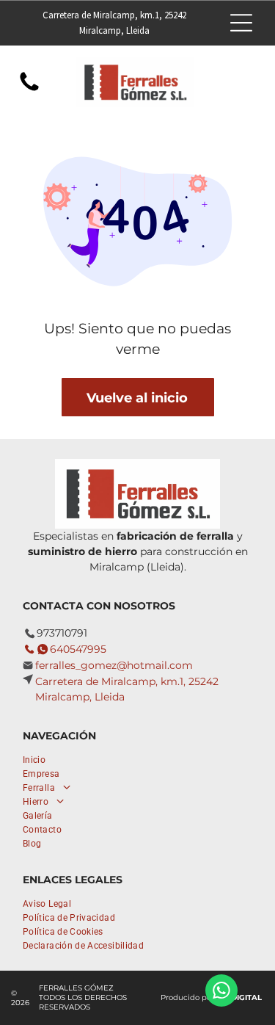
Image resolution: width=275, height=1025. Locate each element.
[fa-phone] (29, 90)
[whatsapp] (221, 992)
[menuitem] (96, 758)
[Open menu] (241, 23)
